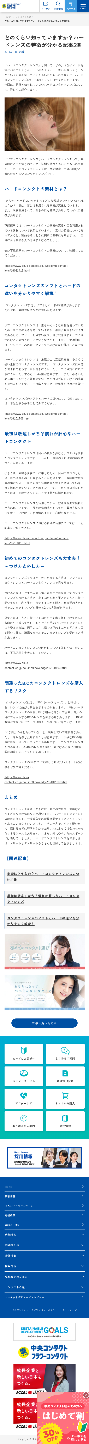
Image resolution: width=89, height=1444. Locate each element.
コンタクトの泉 (23, 17)
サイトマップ (69, 1310)
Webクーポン (13, 1224)
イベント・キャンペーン (19, 1205)
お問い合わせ (21, 1310)
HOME (8, 17)
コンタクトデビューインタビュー (24, 1297)
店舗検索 (10, 1215)
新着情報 (10, 1196)
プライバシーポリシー (45, 1310)
